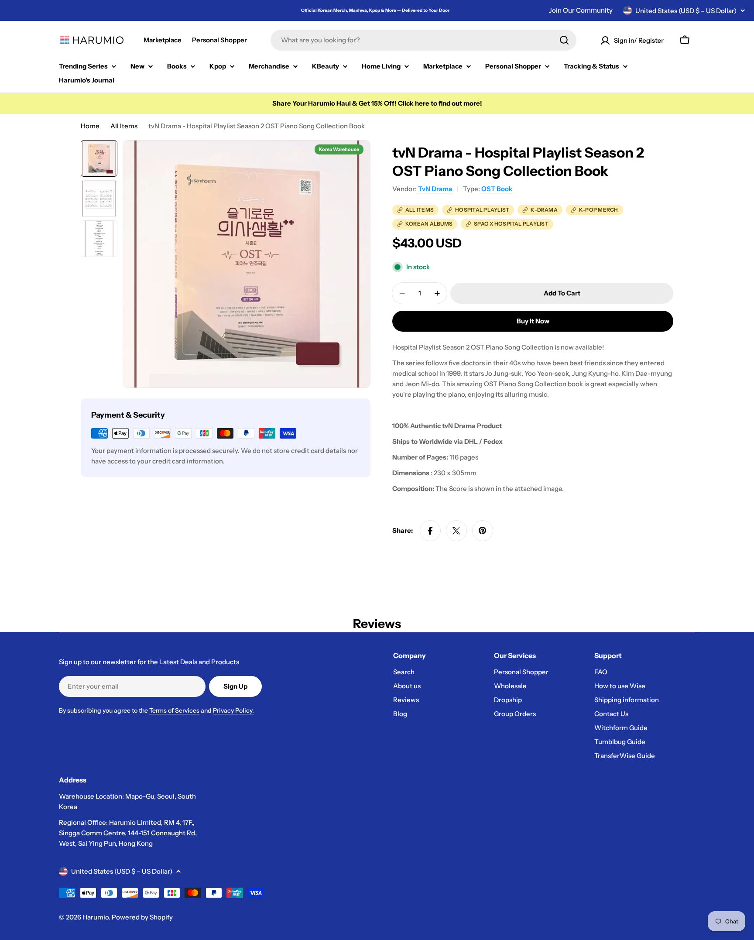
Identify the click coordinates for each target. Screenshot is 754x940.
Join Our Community (581, 10)
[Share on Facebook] (430, 530)
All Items (123, 126)
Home (90, 126)
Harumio (95, 917)
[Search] (564, 40)
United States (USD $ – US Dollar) (686, 11)
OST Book (496, 189)
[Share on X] (456, 530)
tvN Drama (435, 189)
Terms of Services (174, 710)
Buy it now (533, 321)
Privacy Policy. (233, 710)
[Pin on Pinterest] (482, 530)
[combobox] (423, 40)
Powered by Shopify (142, 917)
